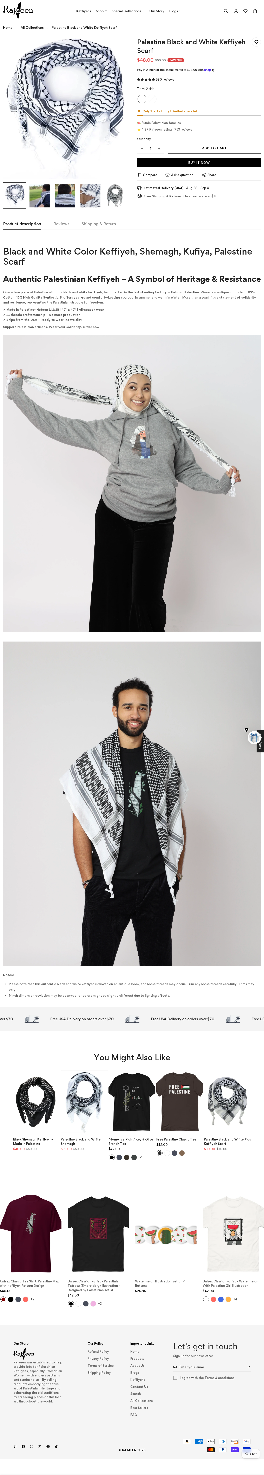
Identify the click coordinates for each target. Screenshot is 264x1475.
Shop (100, 11)
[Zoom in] (118, 45)
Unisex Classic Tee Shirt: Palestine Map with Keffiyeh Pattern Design (29, 1283)
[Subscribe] (246, 1367)
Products (137, 1359)
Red (25, 1299)
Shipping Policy (99, 1373)
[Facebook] (23, 1446)
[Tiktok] (56, 1446)
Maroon (3, 1299)
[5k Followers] (31, 1446)
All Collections (32, 27)
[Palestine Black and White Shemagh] (84, 1101)
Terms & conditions (219, 1378)
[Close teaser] (246, 730)
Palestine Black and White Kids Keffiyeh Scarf (227, 1141)
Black (111, 1157)
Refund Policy (98, 1352)
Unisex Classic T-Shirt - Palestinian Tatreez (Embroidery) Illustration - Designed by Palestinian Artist (94, 1285)
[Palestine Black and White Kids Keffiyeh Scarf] (227, 1101)
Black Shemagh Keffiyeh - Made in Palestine (33, 1141)
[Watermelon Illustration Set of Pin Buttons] (166, 1234)
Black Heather (159, 1153)
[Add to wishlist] (256, 42)
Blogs (173, 11)
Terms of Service (101, 1366)
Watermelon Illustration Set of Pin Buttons (161, 1283)
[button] (255, 11)
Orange (228, 1299)
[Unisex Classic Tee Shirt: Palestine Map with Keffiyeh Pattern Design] (30, 1234)
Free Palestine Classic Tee (176, 1139)
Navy (119, 1157)
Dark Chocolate (126, 1157)
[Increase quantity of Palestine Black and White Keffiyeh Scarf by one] (159, 148)
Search (135, 1394)
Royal (221, 1299)
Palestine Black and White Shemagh (80, 1141)
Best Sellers (139, 1408)
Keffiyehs (83, 11)
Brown (182, 1153)
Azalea (93, 1303)
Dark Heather (134, 1157)
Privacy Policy (98, 1359)
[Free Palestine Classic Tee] (179, 1101)
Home (8, 27)
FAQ (133, 1415)
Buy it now (199, 162)
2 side (142, 99)
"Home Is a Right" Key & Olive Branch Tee (130, 1141)
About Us (137, 1366)
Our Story (156, 11)
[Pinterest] (15, 1446)
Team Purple (167, 1153)
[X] (39, 1446)
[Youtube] (48, 1446)
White (78, 1303)
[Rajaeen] (18, 11)
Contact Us (139, 1387)
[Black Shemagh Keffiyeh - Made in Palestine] (36, 1101)
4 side (152, 99)
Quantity (144, 139)
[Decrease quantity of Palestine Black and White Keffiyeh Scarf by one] (141, 148)
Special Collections (126, 11)
